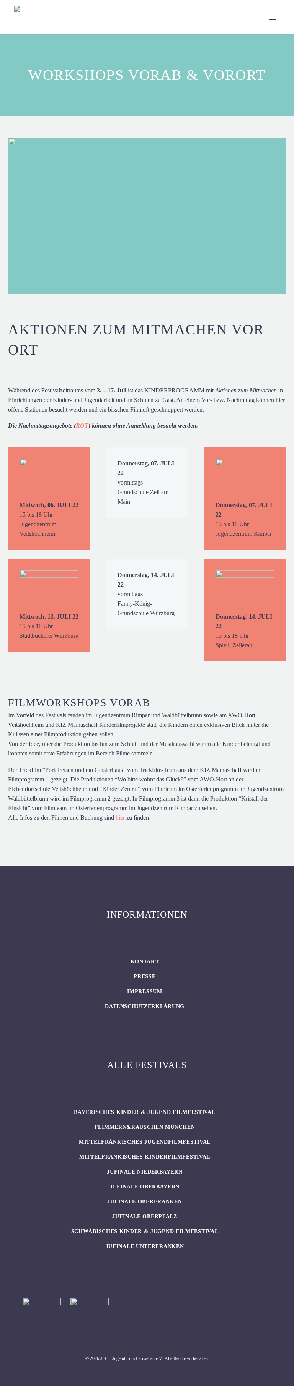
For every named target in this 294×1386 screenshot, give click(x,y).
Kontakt (145, 962)
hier (120, 817)
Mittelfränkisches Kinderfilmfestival (144, 1157)
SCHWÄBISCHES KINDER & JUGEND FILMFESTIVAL (145, 1231)
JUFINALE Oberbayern (145, 1187)
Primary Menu (273, 18)
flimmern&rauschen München (145, 1127)
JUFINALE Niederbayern (145, 1172)
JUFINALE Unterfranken (145, 1246)
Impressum (144, 991)
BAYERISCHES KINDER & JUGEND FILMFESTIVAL (144, 1112)
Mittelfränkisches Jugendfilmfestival (145, 1142)
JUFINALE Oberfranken (144, 1201)
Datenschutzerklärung (145, 1006)
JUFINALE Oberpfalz (144, 1216)
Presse (144, 976)
